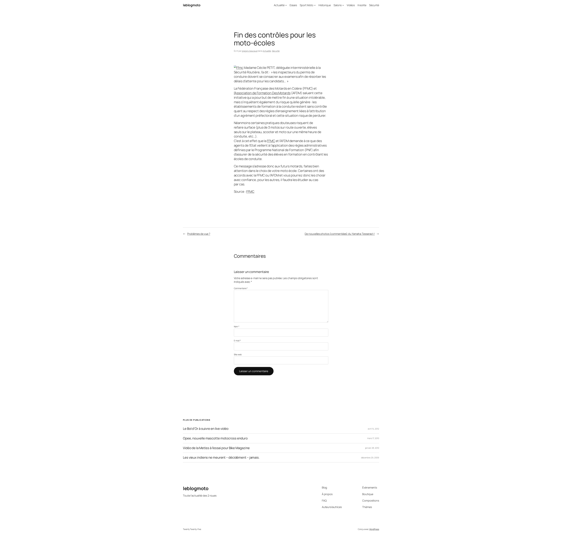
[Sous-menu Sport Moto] (315, 5)
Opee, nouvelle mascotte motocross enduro (215, 438)
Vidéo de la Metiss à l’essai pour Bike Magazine (216, 448)
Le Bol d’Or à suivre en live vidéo (205, 429)
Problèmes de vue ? (198, 233)
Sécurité (276, 50)
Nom (236, 326)
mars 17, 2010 (373, 438)
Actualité (279, 5)
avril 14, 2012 (373, 428)
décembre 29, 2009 (370, 457)
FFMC (271, 141)
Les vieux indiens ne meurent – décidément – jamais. (221, 457)
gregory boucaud (249, 50)
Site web (238, 354)
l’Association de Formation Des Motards (262, 93)
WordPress (374, 529)
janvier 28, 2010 (372, 447)
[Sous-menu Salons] (343, 5)
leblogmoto (191, 5)
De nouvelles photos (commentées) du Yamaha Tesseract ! (340, 233)
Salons (338, 5)
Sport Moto (306, 5)
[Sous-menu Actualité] (286, 5)
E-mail (237, 340)
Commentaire (241, 288)
